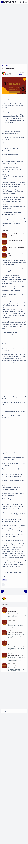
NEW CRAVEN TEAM (9, 2)
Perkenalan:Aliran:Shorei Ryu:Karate (16, 247)
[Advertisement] (14, 19)
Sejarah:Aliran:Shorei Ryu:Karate (15, 240)
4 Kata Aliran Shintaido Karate (15, 632)
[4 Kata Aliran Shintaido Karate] (4, 635)
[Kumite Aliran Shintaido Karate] (4, 657)
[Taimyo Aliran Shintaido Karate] (4, 668)
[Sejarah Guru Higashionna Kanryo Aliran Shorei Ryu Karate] (4, 237)
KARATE (4, 579)
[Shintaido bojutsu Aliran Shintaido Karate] (4, 645)
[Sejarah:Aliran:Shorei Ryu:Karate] (4, 244)
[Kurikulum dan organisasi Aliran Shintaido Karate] (4, 257)
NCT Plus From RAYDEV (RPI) (20, 711)
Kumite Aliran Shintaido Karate (15, 655)
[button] (22, 74)
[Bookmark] (3, 585)
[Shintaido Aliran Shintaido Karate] (4, 624)
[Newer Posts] (25, 591)
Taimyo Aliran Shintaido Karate (15, 665)
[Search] (23, 2)
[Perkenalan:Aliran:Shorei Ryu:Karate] (4, 251)
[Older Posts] (2, 591)
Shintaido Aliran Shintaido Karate (16, 622)
